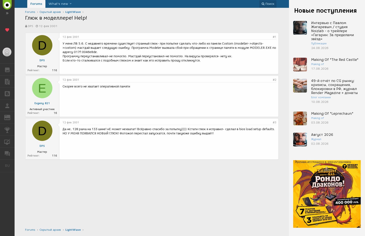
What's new (58, 4)
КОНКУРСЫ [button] (7, 129)
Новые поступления (325, 10)
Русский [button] (10, 166)
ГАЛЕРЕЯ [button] (7, 69)
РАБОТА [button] (7, 105)
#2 (274, 79)
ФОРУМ (7, 153)
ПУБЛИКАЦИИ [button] (7, 81)
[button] (71, 4)
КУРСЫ (7, 141)
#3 (274, 122)
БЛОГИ (7, 94)
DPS (30, 26)
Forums (36, 4)
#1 (274, 36)
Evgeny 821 (42, 103)
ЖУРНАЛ (10, 117)
